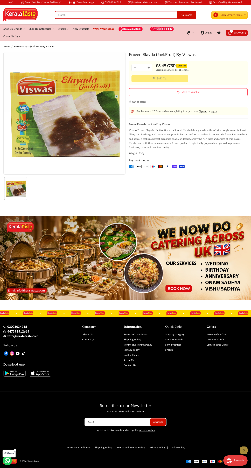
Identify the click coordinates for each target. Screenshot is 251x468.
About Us (87, 334)
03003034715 (17, 327)
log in (214, 111)
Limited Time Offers (217, 344)
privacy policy (147, 430)
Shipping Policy (132, 339)
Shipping (160, 70)
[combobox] (125, 15)
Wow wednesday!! (217, 334)
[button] (237, 33)
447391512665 (18, 331)
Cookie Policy (131, 355)
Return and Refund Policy (138, 344)
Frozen (169, 349)
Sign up (203, 111)
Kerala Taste (33, 461)
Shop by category (174, 334)
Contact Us (88, 339)
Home (6, 46)
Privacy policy (132, 349)
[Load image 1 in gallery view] (15, 188)
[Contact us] (7, 460)
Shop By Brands (174, 339)
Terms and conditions (136, 334)
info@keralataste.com (23, 336)
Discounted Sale (215, 339)
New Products (173, 344)
